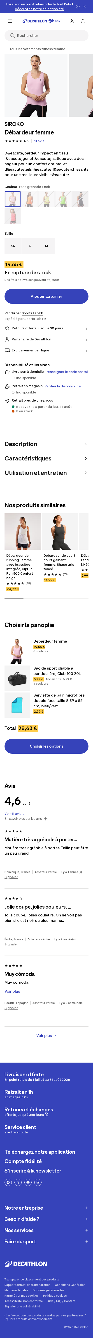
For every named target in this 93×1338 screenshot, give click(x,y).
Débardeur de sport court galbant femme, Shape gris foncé (60, 562)
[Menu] (10, 21)
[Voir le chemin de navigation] (6, 49)
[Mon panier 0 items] (83, 21)
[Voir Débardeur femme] (17, 651)
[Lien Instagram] (38, 1182)
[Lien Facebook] (8, 1182)
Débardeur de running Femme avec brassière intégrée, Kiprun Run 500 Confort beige (20, 567)
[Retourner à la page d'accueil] (41, 21)
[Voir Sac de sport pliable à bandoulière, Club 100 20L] (17, 678)
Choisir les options (46, 746)
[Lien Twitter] (18, 1182)
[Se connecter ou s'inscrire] (72, 21)
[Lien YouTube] (28, 1182)
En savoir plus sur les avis (23, 818)
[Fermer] (84, 6)
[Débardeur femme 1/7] (36, 85)
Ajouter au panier (46, 296)
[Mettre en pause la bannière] (77, 6)
